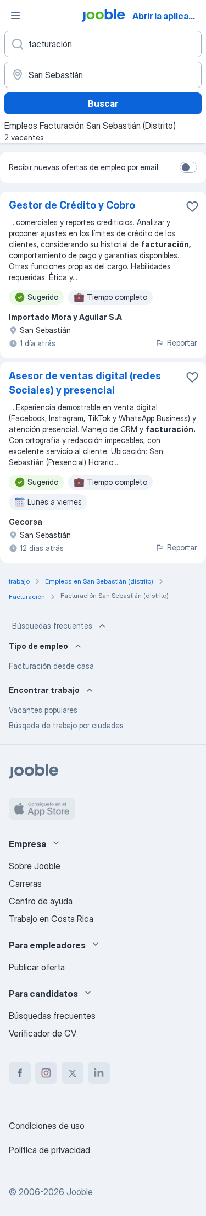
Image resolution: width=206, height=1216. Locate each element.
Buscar (103, 103)
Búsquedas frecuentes (52, 625)
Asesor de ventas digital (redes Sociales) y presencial (85, 383)
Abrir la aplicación (168, 15)
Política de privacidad (49, 1149)
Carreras (25, 883)
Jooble (79, 1191)
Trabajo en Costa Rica (51, 918)
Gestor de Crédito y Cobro (72, 205)
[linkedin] (99, 1073)
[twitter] (72, 1073)
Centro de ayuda (41, 901)
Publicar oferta (37, 967)
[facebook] (20, 1073)
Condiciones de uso (47, 1125)
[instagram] (46, 1073)
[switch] (188, 167)
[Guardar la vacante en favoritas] (192, 206)
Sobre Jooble (34, 865)
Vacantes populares (43, 710)
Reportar (182, 342)
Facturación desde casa (51, 665)
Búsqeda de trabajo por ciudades (66, 725)
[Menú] (15, 15)
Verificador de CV (42, 1033)
